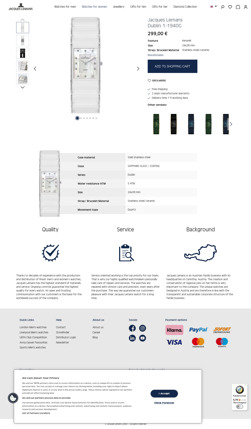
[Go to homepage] (20, 6)
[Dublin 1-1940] (86, 65)
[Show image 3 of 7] (84, 118)
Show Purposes (164, 402)
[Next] (138, 68)
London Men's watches (33, 327)
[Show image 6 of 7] (93, 118)
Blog (95, 337)
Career (96, 332)
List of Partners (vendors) (36, 413)
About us (98, 327)
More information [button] (156, 55)
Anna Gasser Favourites (33, 342)
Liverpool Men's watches (34, 332)
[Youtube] (143, 338)
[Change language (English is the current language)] (214, 6)
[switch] (239, 407)
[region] (78, 68)
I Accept (164, 393)
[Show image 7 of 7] (96, 118)
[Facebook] (133, 328)
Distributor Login (66, 337)
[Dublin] (156, 124)
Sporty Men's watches (33, 347)
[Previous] (35, 68)
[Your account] (245, 6)
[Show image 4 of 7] (87, 118)
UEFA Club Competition (33, 337)
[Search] (222, 6)
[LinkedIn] (133, 338)
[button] (13, 398)
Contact (61, 327)
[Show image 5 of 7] (90, 118)
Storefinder (62, 332)
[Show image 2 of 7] (81, 118)
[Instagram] (143, 328)
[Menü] (245, 386)
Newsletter (62, 342)
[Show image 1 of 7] (77, 118)
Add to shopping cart (172, 66)
